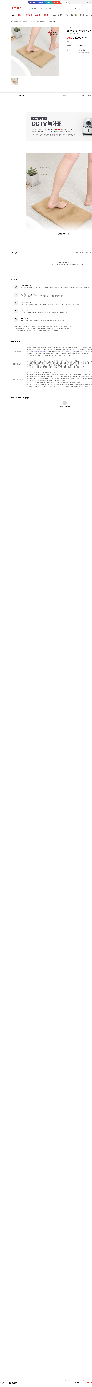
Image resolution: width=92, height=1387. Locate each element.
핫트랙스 (34, 9)
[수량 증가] (61, 1382)
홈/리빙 (25, 21)
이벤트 (66, 15)
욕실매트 (51, 21)
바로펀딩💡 (74, 15)
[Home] (11, 21)
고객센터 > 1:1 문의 (71, 351)
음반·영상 (29, 15)
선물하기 (76, 1383)
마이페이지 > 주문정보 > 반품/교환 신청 (37, 351)
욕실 (32, 21)
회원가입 (89, 2)
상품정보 (21, 95)
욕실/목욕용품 (41, 21)
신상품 (60, 15)
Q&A (64, 95)
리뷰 (43, 95)
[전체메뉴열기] (13, 15)
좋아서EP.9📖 (84, 15)
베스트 (54, 15)
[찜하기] (67, 1382)
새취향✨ (20, 15)
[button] (73, 33)
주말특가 (46, 15)
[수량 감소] (56, 1382)
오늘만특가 (38, 15)
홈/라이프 (16, 21)
